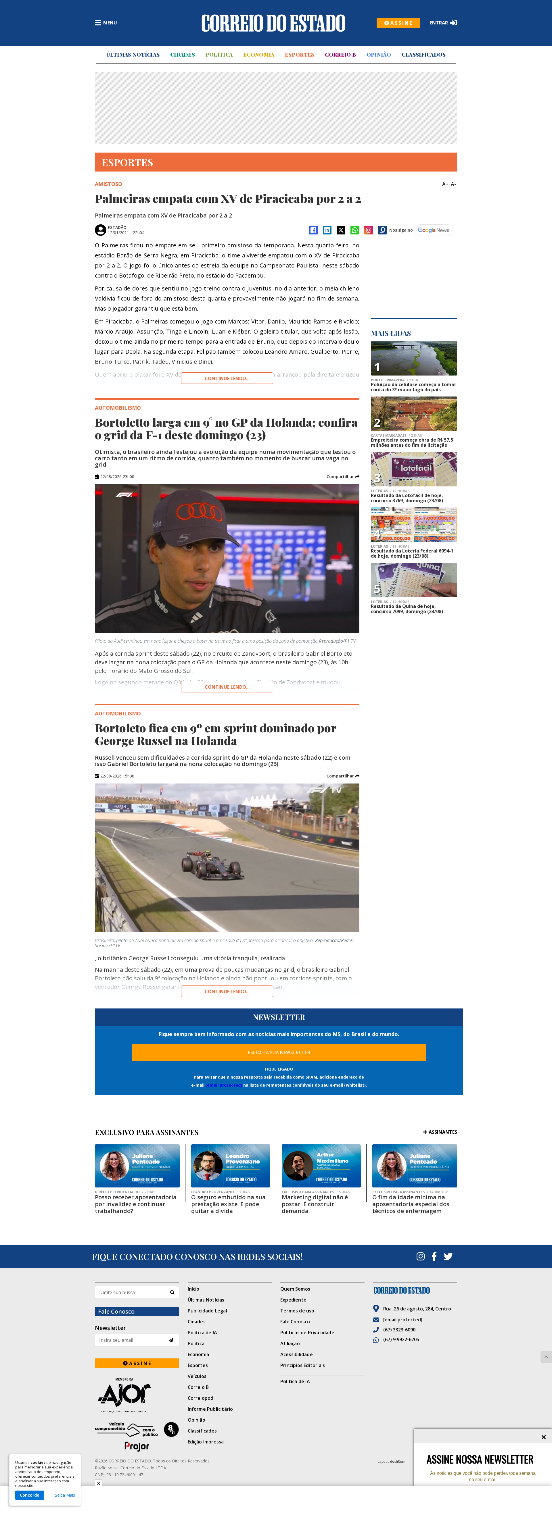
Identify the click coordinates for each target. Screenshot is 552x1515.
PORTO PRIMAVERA (394, 380)
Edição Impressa (206, 1441)
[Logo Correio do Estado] (273, 23)
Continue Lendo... (227, 687)
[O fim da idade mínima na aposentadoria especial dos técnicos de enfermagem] (414, 1165)
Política (219, 54)
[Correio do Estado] (415, 1290)
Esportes (299, 54)
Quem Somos (295, 1288)
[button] (343, 476)
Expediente (293, 1299)
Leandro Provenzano (220, 1192)
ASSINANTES (443, 1132)
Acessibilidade (296, 1354)
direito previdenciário (125, 1192)
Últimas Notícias (133, 54)
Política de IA (202, 1332)
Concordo (29, 1495)
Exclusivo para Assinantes (316, 1192)
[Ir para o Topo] (546, 1357)
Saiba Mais (65, 1495)
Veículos (197, 1376)
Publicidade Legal (207, 1310)
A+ (445, 183)
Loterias (390, 491)
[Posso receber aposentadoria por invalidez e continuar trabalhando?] (137, 1165)
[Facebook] (313, 230)
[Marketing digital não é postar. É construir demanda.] (321, 1165)
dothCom (397, 1461)
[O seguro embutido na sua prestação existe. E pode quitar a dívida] (230, 1165)
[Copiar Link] (382, 230)
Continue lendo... (227, 378)
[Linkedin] (327, 230)
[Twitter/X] (341, 230)
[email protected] (224, 1085)
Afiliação (290, 1343)
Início (194, 1288)
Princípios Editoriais (302, 1365)
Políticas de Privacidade (307, 1332)
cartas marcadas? (396, 435)
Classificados (424, 54)
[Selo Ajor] (137, 1395)
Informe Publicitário (210, 1409)
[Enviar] (171, 1340)
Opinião (379, 54)
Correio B (340, 54)
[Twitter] (448, 1256)
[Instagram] (368, 230)
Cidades (182, 54)
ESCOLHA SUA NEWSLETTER (279, 1052)
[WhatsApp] (355, 230)
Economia (258, 54)
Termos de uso (297, 1310)
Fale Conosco (295, 1321)
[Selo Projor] (137, 1437)
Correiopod (201, 1398)
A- (453, 183)
